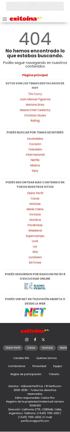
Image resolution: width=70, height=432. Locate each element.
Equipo (57, 366)
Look (35, 241)
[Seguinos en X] (43, 339)
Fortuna (35, 214)
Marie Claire (35, 209)
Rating (35, 121)
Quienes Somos (46, 358)
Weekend (35, 230)
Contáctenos (16, 366)
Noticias (35, 204)
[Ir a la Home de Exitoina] (26, 19)
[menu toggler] (4, 18)
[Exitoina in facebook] (35, 339)
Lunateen (35, 257)
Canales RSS (21, 358)
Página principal (35, 75)
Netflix (35, 160)
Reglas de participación (26, 374)
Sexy (35, 171)
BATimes (35, 262)
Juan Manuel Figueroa (35, 99)
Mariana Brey (35, 105)
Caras (35, 198)
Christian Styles (35, 115)
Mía (35, 252)
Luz (35, 246)
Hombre (35, 220)
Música (35, 165)
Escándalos (35, 139)
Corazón (35, 144)
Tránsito (54, 374)
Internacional (35, 155)
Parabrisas (35, 225)
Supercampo (35, 236)
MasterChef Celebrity (35, 110)
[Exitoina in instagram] (26, 339)
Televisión (35, 149)
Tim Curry (35, 94)
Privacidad (39, 366)
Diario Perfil (35, 193)
